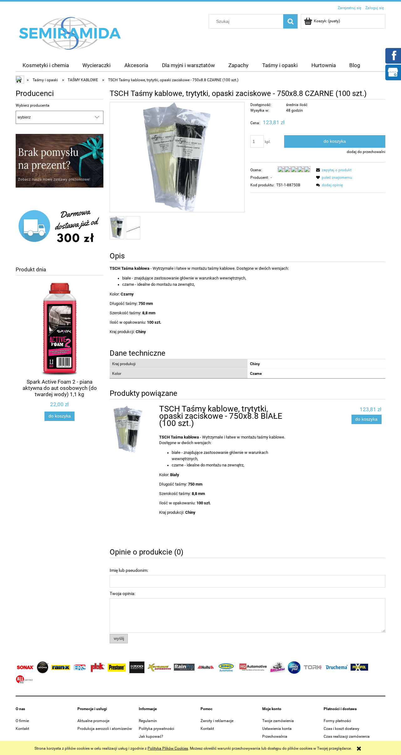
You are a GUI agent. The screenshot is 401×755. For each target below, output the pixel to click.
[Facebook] (393, 55)
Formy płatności (337, 721)
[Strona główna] (70, 33)
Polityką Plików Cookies (168, 748)
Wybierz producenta (32, 105)
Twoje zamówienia (278, 721)
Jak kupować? (151, 736)
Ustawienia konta (277, 728)
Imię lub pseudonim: (129, 570)
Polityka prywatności (156, 728)
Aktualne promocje (93, 721)
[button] (333, 170)
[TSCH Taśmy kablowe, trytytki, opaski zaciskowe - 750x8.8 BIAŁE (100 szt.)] (133, 429)
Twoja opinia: (122, 593)
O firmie (22, 721)
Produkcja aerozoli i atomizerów (104, 728)
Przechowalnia (274, 736)
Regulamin (148, 721)
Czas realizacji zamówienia (347, 736)
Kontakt (22, 728)
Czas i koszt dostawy (341, 728)
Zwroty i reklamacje (216, 721)
